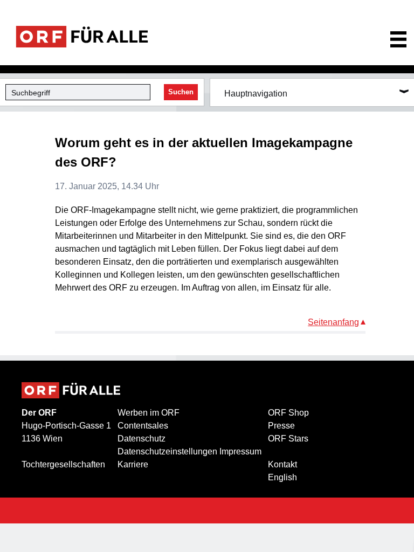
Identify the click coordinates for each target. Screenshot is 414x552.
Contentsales (143, 425)
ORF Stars (288, 438)
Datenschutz (141, 438)
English (282, 477)
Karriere (133, 464)
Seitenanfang (333, 322)
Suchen (181, 92)
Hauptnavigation (255, 93)
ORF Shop (288, 412)
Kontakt (282, 464)
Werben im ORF (149, 412)
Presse (281, 425)
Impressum (240, 451)
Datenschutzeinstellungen (167, 451)
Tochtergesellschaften (63, 464)
